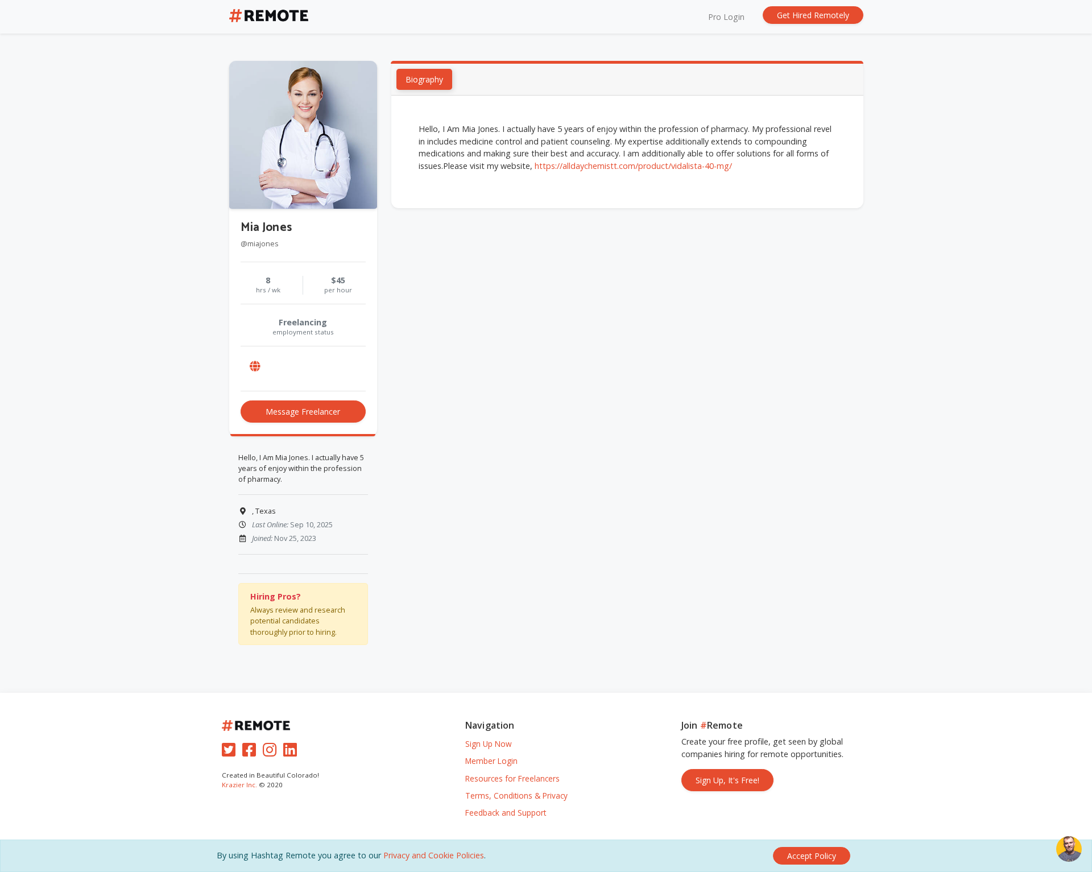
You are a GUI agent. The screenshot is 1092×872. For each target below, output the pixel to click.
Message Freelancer (303, 411)
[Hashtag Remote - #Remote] (269, 17)
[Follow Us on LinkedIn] (292, 752)
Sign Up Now (488, 743)
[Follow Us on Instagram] (272, 752)
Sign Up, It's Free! (727, 780)
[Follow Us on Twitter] (231, 752)
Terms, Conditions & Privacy (516, 795)
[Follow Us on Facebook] (251, 752)
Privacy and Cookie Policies (433, 855)
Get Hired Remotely (813, 15)
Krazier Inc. (239, 784)
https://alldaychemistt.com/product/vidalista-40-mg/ (633, 165)
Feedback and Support (505, 812)
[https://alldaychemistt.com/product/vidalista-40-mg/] (255, 366)
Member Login (491, 760)
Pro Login (726, 16)
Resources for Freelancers (512, 778)
